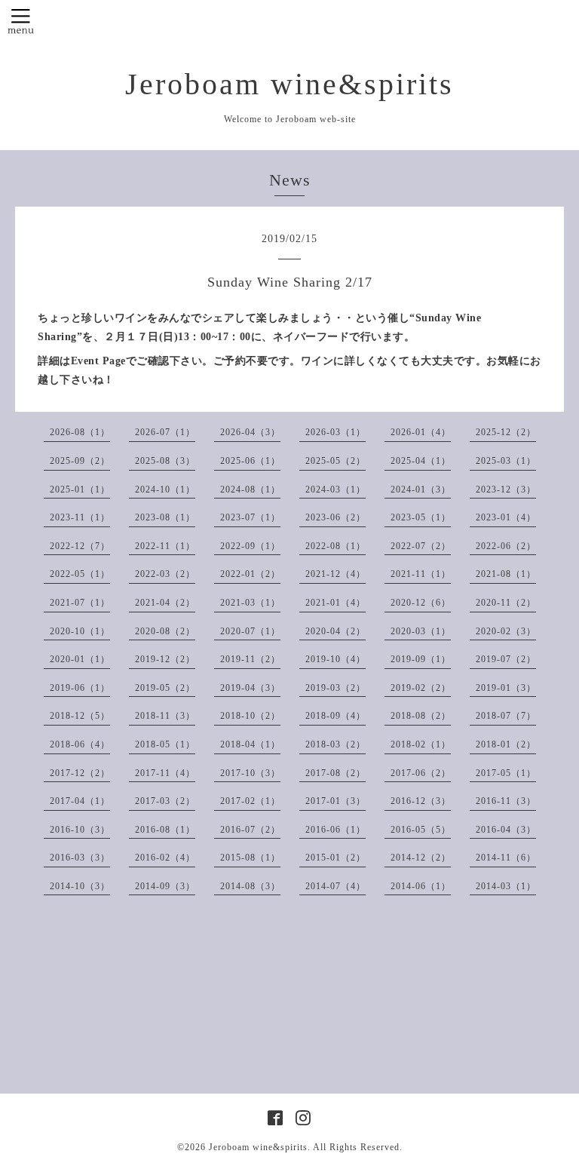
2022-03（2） (165, 574)
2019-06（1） (80, 688)
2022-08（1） (335, 546)
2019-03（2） (335, 688)
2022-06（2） (506, 546)
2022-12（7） (80, 546)
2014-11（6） (506, 857)
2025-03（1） (506, 461)
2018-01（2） (506, 744)
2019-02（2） (421, 688)
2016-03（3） (80, 857)
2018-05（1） (165, 744)
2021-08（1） (506, 574)
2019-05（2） (165, 688)
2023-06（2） (335, 517)
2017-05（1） (506, 773)
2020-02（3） (506, 631)
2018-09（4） (335, 715)
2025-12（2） (506, 432)
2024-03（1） (335, 489)
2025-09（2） (80, 461)
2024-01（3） (421, 489)
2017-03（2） (165, 801)
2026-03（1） (335, 432)
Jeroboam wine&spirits (289, 84)
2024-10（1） (165, 489)
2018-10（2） (250, 715)
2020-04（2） (335, 631)
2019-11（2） (250, 659)
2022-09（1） (250, 546)
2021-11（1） (421, 574)
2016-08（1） (165, 829)
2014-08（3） (250, 886)
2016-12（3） (421, 801)
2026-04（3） (250, 432)
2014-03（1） (506, 886)
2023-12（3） (506, 489)
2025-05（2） (335, 461)
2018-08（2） (421, 715)
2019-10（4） (335, 659)
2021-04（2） (165, 602)
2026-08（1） (80, 432)
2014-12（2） (421, 857)
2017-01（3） (335, 801)
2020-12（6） (421, 602)
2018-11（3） (165, 715)
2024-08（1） (250, 489)
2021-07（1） (80, 602)
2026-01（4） (421, 432)
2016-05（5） (421, 829)
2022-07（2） (421, 546)
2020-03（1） (421, 631)
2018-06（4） (80, 744)
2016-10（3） (80, 829)
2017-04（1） (80, 801)
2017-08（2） (335, 773)
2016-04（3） (506, 829)
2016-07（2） (250, 829)
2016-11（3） (506, 801)
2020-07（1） (250, 631)
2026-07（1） (165, 432)
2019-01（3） (506, 688)
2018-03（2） (335, 744)
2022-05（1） (80, 574)
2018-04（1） (250, 744)
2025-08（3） (165, 461)
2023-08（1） (165, 517)
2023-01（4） (506, 517)
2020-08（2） (165, 631)
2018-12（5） (80, 715)
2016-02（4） (165, 857)
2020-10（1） (80, 631)
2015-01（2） (335, 857)
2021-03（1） (250, 602)
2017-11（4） (165, 773)
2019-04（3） (250, 688)
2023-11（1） (80, 517)
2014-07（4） (335, 886)
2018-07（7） (506, 715)
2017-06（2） (421, 773)
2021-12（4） (335, 574)
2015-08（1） (250, 857)
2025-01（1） (80, 489)
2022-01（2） (250, 574)
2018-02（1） (421, 744)
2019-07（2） (506, 659)
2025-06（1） (250, 461)
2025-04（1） (421, 461)
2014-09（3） (165, 886)
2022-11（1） (165, 546)
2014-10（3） (80, 886)
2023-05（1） (421, 517)
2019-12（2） (165, 659)
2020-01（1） (80, 659)
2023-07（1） (250, 517)
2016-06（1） (335, 829)
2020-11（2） (506, 602)
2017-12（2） (80, 773)
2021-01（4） (335, 602)
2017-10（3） (250, 773)
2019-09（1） (421, 659)
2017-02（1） (250, 801)
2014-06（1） (421, 886)
